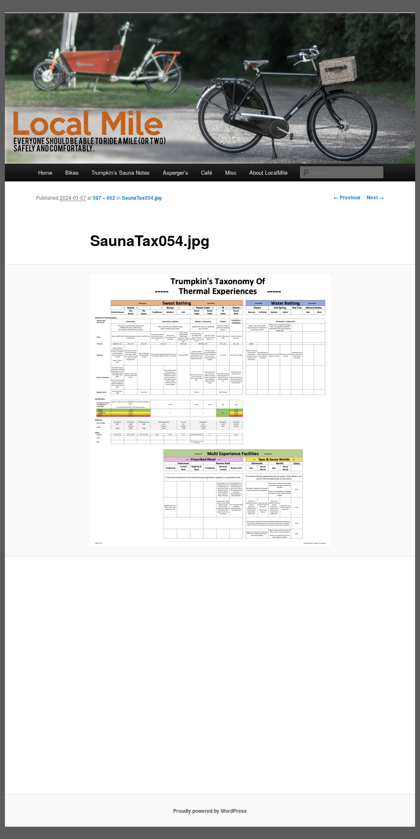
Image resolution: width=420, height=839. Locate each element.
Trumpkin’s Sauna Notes (120, 172)
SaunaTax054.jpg (142, 197)
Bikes (72, 172)
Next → (375, 197)
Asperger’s (175, 172)
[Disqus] (210, 679)
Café (206, 172)
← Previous (347, 197)
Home (45, 172)
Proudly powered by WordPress (210, 810)
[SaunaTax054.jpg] (210, 410)
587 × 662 (104, 197)
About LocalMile (268, 172)
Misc (231, 172)
